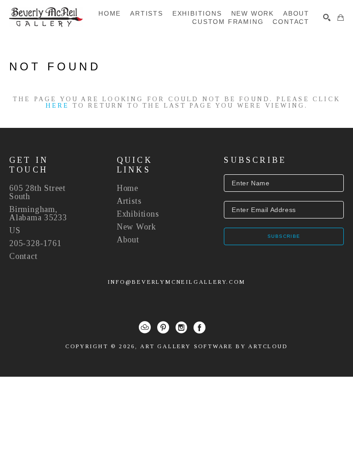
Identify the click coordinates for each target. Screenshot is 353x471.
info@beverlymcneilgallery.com (176, 282)
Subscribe (284, 236)
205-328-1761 (35, 243)
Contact (23, 256)
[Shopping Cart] (340, 17)
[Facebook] (199, 327)
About (128, 240)
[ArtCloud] (145, 327)
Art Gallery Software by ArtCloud (214, 346)
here (57, 105)
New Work (136, 227)
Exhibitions (138, 214)
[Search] (326, 17)
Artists (129, 201)
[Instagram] (181, 327)
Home (127, 188)
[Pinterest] (163, 327)
